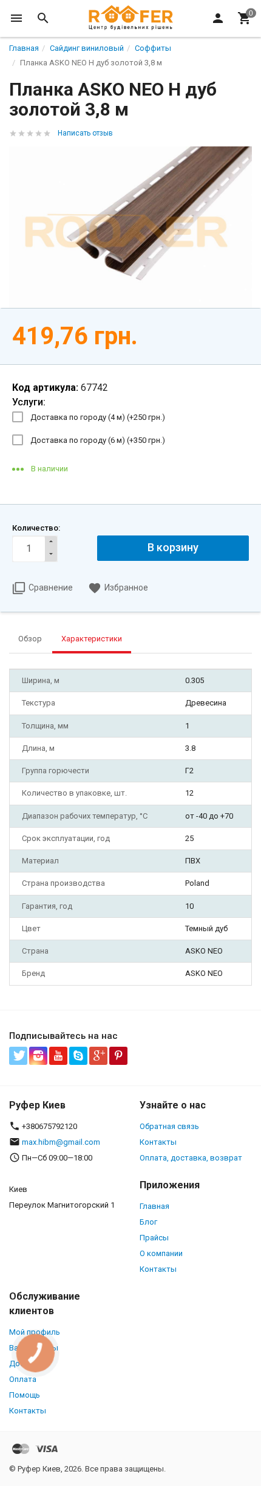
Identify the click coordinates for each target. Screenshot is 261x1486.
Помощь (24, 1394)
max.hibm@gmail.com (61, 1142)
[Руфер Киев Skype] (78, 1056)
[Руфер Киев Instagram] (38, 1056)
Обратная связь (169, 1126)
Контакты (158, 1142)
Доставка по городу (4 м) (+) (97, 417)
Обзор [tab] (30, 638)
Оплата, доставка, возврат (191, 1157)
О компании (161, 1253)
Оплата (22, 1379)
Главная (154, 1206)
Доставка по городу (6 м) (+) (97, 440)
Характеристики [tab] (91, 638)
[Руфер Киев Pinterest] (118, 1056)
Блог (148, 1221)
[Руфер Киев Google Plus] (98, 1056)
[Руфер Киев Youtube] (58, 1056)
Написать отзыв (85, 133)
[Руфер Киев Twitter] (18, 1056)
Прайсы (154, 1237)
